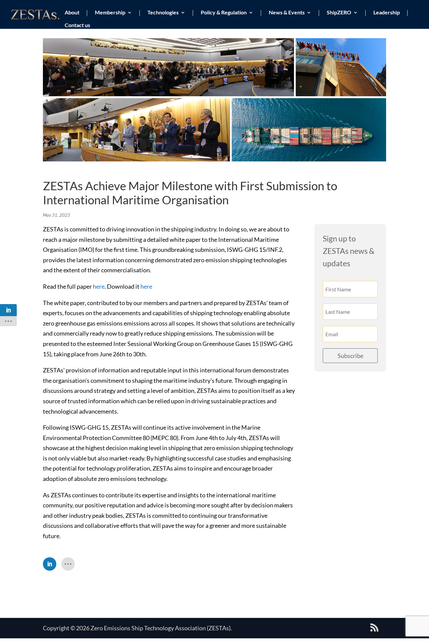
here (99, 286)
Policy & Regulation (224, 12)
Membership (110, 12)
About (72, 12)
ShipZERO (339, 12)
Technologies (163, 12)
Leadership (386, 12)
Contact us (77, 25)
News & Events (287, 12)
